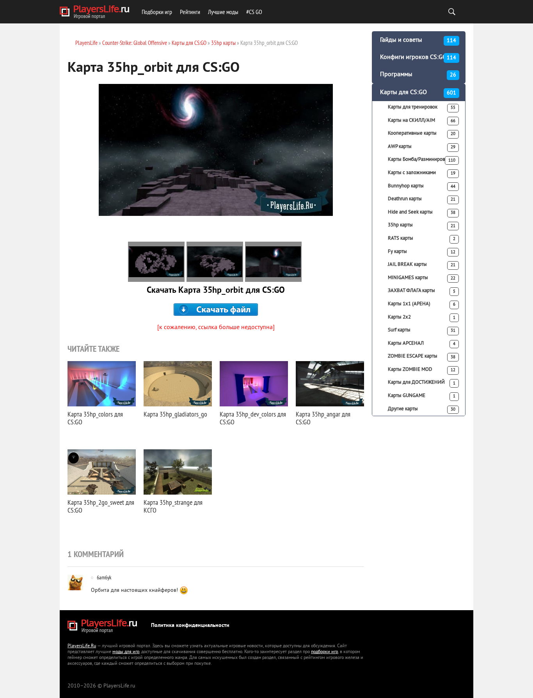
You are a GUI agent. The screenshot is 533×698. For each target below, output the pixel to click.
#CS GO (254, 12)
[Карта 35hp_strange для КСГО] (178, 472)
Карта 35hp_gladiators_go (175, 414)
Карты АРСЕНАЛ (421, 343)
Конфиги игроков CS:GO (418, 57)
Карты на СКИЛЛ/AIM (421, 121)
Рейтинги (190, 12)
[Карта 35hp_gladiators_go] (178, 383)
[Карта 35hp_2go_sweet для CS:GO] (102, 472)
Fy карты (421, 252)
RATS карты (421, 238)
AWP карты (421, 147)
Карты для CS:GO (418, 92)
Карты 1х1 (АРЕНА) (421, 304)
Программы (418, 74)
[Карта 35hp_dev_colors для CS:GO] (254, 383)
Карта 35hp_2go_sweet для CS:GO (101, 506)
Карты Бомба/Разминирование (421, 160)
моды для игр (125, 652)
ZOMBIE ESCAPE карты (421, 356)
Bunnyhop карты (421, 186)
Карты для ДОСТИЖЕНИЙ (421, 382)
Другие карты (421, 409)
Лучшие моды (223, 12)
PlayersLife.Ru (82, 646)
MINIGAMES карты (421, 278)
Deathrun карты (421, 199)
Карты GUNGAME (421, 396)
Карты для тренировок (421, 107)
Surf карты (421, 330)
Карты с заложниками (421, 173)
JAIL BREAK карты (421, 265)
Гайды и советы (418, 40)
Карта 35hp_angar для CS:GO (323, 418)
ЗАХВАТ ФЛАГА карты (421, 291)
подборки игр (324, 652)
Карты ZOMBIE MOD (421, 370)
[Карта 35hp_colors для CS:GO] (102, 383)
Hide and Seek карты (421, 212)
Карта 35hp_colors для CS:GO (95, 418)
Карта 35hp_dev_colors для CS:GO (253, 418)
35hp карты (421, 225)
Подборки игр (157, 12)
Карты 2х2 (421, 317)
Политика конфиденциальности (190, 625)
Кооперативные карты (421, 133)
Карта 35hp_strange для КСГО (173, 506)
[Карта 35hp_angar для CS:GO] (330, 383)
